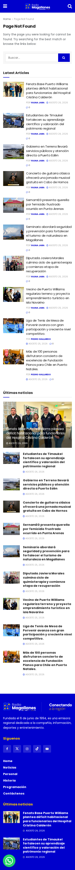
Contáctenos (13, 793)
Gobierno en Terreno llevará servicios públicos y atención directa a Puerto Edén (47, 150)
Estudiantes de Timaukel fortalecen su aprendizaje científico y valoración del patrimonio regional (45, 122)
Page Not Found (24, 19)
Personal (10, 774)
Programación (14, 787)
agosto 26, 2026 (58, 102)
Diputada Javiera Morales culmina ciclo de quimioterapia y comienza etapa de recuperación (49, 264)
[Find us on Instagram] (27, 749)
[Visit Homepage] (37, 6)
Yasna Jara (37, 102)
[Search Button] (70, 6)
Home (7, 19)
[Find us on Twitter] (17, 749)
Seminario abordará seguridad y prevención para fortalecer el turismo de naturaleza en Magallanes (49, 233)
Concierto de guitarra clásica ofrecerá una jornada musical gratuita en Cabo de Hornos (48, 177)
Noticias (9, 767)
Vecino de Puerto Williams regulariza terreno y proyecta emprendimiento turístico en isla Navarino (48, 296)
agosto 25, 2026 (58, 245)
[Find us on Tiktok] (37, 749)
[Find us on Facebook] (7, 749)
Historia (9, 780)
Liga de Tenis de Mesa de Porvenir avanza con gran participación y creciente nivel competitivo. (48, 327)
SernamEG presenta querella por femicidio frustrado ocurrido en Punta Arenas (47, 204)
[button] (9, 860)
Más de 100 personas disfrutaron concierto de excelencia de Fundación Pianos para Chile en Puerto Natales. (46, 360)
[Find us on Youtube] (47, 749)
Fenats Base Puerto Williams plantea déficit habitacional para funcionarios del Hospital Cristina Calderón (48, 90)
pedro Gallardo (41, 339)
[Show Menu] (5, 6)
